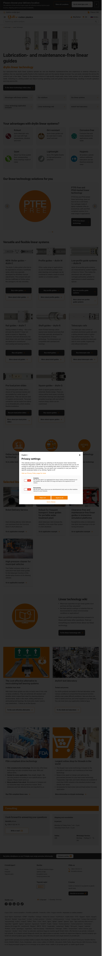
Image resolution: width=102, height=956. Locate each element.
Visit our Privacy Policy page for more (34, 473)
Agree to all (59, 498)
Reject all (43, 498)
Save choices (51, 502)
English (24, 455)
